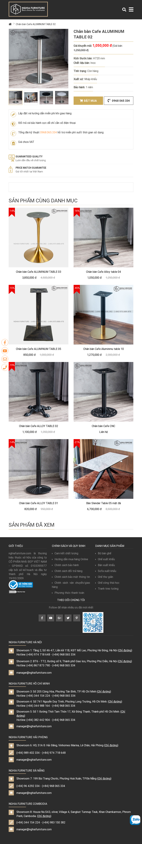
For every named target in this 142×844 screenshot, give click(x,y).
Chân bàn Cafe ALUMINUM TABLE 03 (38, 271)
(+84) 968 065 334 (64, 654)
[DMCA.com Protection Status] (17, 591)
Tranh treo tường (108, 588)
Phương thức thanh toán (69, 592)
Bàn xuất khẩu (106, 565)
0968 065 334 (120, 100)
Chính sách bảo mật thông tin (72, 577)
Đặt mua (90, 100)
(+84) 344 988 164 (38, 705)
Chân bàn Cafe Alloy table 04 (103, 271)
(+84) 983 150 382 (53, 822)
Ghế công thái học (108, 582)
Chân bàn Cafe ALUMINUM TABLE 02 (36, 24)
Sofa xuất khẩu (107, 571)
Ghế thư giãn (105, 577)
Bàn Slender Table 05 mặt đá (103, 503)
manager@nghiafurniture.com (34, 672)
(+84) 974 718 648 (38, 654)
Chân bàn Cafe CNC (103, 426)
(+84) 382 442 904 (38, 720)
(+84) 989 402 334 (28, 752)
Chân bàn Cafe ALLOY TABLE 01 (38, 503)
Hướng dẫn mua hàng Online (71, 559)
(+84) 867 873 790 (38, 665)
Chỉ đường (125, 650)
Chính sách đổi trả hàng (68, 571)
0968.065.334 (48, 132)
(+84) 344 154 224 (38, 695)
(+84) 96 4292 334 (28, 786)
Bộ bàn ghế (104, 553)
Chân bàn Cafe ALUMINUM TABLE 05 (38, 349)
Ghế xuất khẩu (106, 559)
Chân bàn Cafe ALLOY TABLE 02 (38, 426)
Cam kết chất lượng (66, 553)
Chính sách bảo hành (67, 565)
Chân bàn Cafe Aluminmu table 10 (103, 349)
